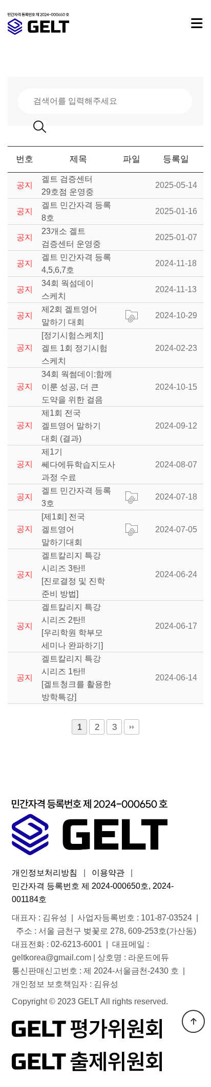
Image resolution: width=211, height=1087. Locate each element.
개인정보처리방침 (44, 872)
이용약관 (108, 872)
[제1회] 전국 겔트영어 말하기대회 (63, 529)
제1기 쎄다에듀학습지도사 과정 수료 (78, 464)
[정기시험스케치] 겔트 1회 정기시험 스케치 (74, 348)
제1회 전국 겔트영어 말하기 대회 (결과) (71, 426)
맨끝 (131, 727)
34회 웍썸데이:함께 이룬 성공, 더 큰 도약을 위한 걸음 (76, 387)
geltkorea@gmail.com (51, 957)
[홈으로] (59, 24)
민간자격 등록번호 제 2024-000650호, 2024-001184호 (93, 893)
